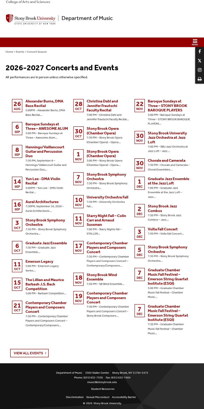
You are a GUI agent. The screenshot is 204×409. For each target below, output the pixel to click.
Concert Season (37, 51)
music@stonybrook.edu (102, 382)
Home (9, 51)
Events (20, 51)
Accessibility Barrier (124, 397)
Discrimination (75, 397)
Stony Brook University (107, 403)
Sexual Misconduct (97, 397)
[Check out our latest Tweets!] (199, 60)
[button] (102, 42)
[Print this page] (199, 79)
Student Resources (103, 389)
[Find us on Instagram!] (199, 69)
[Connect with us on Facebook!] (199, 51)
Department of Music (87, 18)
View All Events (28, 353)
